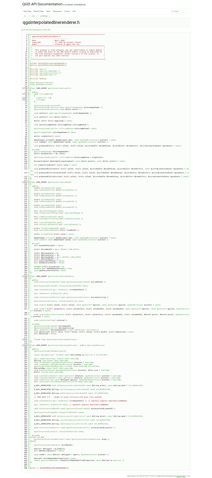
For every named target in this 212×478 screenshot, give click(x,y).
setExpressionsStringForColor (70, 416)
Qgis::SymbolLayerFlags (45, 359)
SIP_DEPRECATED (135, 385)
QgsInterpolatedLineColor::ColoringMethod (53, 128)
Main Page (27, 11)
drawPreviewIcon (46, 370)
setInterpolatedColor (49, 297)
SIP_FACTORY (101, 355)
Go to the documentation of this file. (36, 30)
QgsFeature (69, 376)
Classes (67, 11)
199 (24, 276)
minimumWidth (47, 199)
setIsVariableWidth (48, 224)
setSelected (44, 320)
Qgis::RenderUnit (60, 290)
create (60, 355)
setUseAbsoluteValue (48, 219)
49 (24, 100)
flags (59, 359)
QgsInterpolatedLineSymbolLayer (61, 339)
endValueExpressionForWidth (72, 393)
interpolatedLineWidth (69, 286)
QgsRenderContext (44, 84)
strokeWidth (46, 234)
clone (68, 366)
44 (24, 94)
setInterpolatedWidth (49, 282)
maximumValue (47, 194)
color (43, 372)
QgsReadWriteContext (89, 140)
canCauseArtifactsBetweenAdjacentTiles (57, 382)
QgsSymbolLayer (48, 355)
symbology (44, 16)
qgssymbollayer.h (48, 75)
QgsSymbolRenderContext (62, 362)
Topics (48, 11)
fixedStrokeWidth (49, 228)
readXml (42, 240)
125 (24, 182)
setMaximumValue (46, 196)
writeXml (50, 238)
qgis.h (43, 69)
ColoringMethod (46, 94)
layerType (46, 361)
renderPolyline (46, 380)
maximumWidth (47, 205)
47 (24, 98)
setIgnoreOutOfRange (48, 213)
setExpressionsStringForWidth (70, 385)
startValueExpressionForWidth (73, 389)
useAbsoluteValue (47, 217)
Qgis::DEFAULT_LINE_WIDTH (66, 249)
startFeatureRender (48, 376)
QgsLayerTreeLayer (44, 82)
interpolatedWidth (67, 412)
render (42, 305)
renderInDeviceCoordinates (51, 314)
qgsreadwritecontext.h (50, 73)
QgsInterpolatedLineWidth (59, 182)
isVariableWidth (46, 222)
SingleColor (41, 98)
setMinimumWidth (46, 201)
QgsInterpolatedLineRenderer (61, 276)
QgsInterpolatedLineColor (59, 88)
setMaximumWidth (46, 207)
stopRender (44, 364)
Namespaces (57, 11)
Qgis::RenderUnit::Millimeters (83, 330)
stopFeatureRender (47, 378)
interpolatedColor (67, 301)
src (25, 16)
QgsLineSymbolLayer (96, 345)
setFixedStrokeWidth (48, 230)
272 (24, 339)
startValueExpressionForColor (73, 420)
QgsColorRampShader (74, 107)
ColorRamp (40, 100)
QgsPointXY (87, 305)
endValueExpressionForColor (72, 424)
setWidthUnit (45, 290)
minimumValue (47, 188)
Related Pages (38, 11)
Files (74, 11)
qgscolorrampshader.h (50, 71)
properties (88, 355)
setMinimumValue (46, 190)
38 (24, 88)
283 (24, 345)
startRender (44, 362)
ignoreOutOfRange (47, 211)
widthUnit (55, 293)
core (33, 16)
